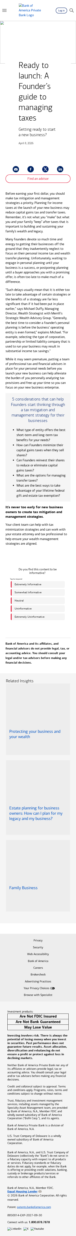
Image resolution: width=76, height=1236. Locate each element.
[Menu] (4, 10)
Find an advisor (38, 179)
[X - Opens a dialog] (25, 1229)
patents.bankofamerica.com (34, 1207)
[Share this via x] (45, 169)
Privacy (38, 940)
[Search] (71, 10)
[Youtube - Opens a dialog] (37, 1229)
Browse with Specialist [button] (38, 995)
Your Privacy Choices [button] (36, 988)
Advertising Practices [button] (38, 981)
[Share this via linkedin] (60, 169)
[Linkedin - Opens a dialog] (14, 1229)
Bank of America (38, 961)
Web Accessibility (38, 954)
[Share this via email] (16, 169)
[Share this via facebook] (30, 169)
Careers (38, 968)
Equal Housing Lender (22, 1191)
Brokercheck (38, 974)
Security (38, 947)
